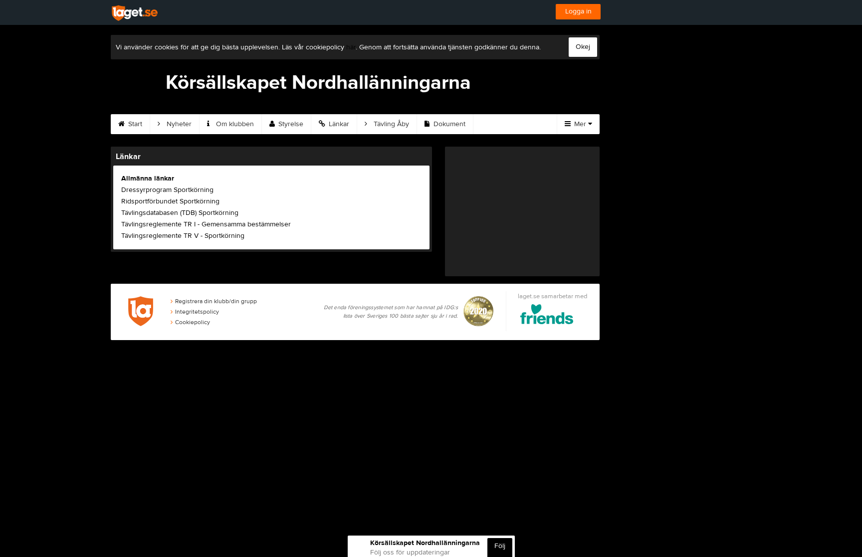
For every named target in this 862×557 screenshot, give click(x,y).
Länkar (338, 124)
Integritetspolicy (197, 312)
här (351, 47)
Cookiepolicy (192, 322)
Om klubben (234, 124)
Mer (580, 124)
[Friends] (547, 316)
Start (134, 124)
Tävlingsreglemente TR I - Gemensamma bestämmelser (206, 224)
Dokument (448, 124)
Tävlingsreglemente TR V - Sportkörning (182, 235)
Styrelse (289, 124)
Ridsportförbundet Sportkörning (170, 201)
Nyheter (178, 124)
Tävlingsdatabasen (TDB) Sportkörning (179, 212)
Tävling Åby (390, 124)
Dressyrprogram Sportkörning (167, 190)
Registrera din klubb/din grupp (216, 301)
